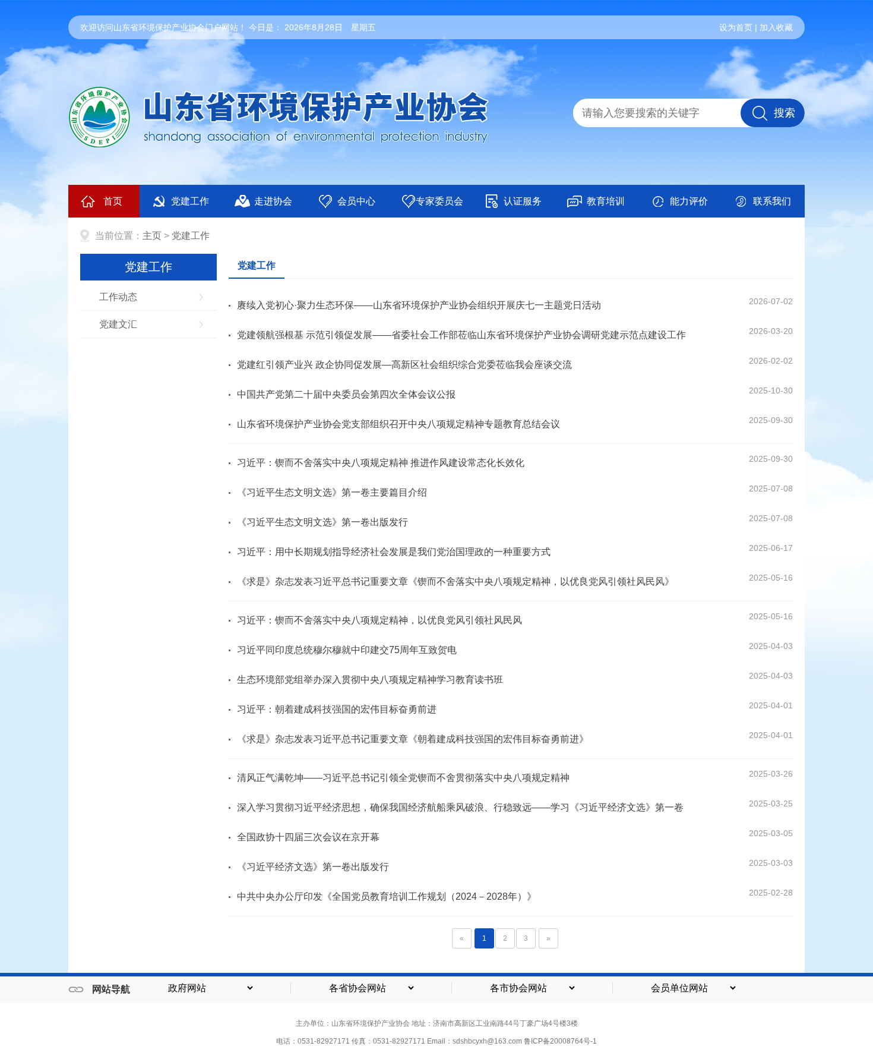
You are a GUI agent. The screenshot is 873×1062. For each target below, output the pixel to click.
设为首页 (735, 27)
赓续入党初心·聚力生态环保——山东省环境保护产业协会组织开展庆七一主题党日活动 (419, 305)
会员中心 (356, 201)
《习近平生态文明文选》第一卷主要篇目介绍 (332, 492)
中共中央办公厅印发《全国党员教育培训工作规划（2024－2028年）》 (386, 896)
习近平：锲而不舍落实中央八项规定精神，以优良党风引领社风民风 (379, 620)
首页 (112, 201)
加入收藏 (776, 27)
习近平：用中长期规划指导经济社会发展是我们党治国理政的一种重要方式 (394, 552)
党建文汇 (118, 324)
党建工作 (190, 201)
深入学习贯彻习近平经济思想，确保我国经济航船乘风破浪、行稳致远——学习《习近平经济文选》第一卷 (460, 807)
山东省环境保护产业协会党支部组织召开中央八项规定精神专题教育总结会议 (398, 424)
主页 (152, 236)
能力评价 (689, 201)
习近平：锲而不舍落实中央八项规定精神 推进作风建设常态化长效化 (380, 463)
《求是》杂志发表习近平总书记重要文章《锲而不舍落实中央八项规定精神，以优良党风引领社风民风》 (455, 581)
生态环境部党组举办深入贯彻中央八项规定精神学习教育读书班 (370, 680)
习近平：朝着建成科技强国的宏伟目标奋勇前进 (336, 709)
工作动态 (118, 297)
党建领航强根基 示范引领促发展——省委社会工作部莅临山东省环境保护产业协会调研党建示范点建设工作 (461, 335)
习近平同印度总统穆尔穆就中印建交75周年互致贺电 (347, 650)
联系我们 (772, 201)
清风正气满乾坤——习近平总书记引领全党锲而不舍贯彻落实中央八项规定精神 (403, 778)
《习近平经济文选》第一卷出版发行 (313, 867)
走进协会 (273, 201)
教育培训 (606, 201)
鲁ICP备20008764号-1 (560, 1041)
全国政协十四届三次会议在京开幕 (308, 837)
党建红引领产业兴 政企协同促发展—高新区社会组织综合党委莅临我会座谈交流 (404, 365)
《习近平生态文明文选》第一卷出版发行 (322, 522)
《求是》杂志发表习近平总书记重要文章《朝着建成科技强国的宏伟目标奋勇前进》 (413, 739)
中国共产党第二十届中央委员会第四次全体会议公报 (346, 394)
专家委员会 (439, 201)
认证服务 (523, 201)
